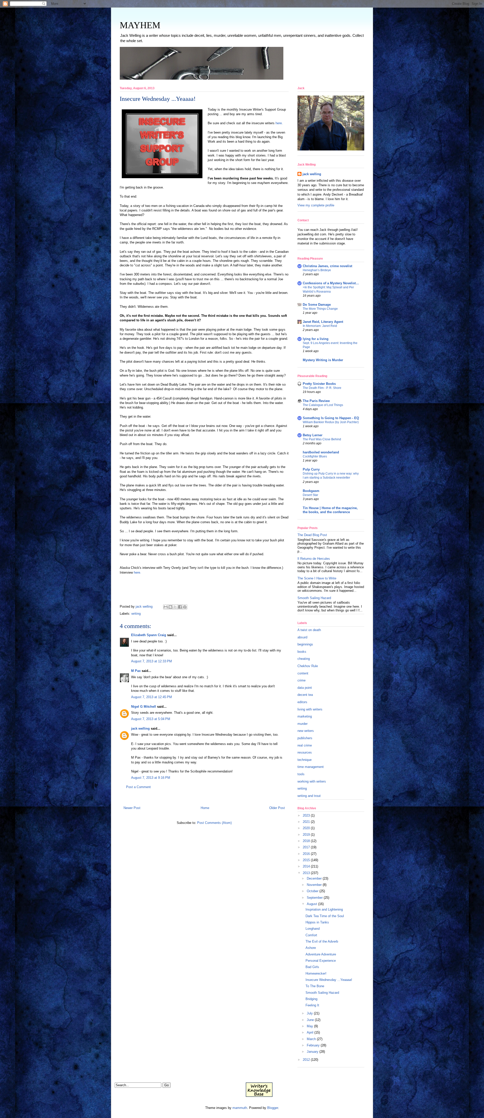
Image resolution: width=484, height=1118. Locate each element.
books (301, 652)
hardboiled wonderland (321, 452)
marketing (304, 716)
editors (302, 702)
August (312, 904)
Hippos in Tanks (317, 922)
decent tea (305, 695)
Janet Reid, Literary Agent (323, 322)
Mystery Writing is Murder (323, 360)
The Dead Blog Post (312, 535)
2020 (306, 828)
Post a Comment (138, 787)
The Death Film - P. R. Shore (322, 388)
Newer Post (132, 808)
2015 (306, 860)
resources (304, 752)
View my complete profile (315, 205)
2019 (306, 834)
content (302, 673)
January (312, 1051)
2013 (306, 873)
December (314, 878)
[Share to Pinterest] (184, 606)
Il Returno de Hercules (313, 559)
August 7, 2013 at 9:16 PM (150, 778)
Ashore (311, 948)
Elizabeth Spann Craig (148, 635)
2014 (306, 866)
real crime (304, 745)
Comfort (311, 935)
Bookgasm (311, 491)
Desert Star (310, 495)
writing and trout (309, 796)
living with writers (309, 709)
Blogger (272, 1108)
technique (304, 760)
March (311, 1039)
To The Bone (315, 986)
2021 (306, 822)
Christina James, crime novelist (327, 266)
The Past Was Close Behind (322, 439)
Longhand (313, 928)
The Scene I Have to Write (316, 578)
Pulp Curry (311, 469)
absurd (302, 637)
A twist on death (309, 630)
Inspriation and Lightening (324, 909)
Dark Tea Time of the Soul (325, 916)
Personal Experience (321, 960)
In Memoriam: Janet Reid (320, 326)
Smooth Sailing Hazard (314, 598)
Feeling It (312, 1005)
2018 (306, 841)
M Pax (136, 671)
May (310, 1026)
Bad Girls (312, 967)
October (312, 891)
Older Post (277, 808)
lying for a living (315, 339)
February (313, 1045)
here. (279, 123)
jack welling (140, 728)
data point (304, 688)
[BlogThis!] (170, 606)
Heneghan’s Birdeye (317, 270)
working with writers (311, 781)
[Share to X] (175, 606)
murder (302, 724)
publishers (304, 738)
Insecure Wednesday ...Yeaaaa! (329, 980)
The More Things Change (320, 308)
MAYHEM (140, 25)
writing (136, 613)
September (315, 897)
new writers (305, 731)
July (310, 1013)
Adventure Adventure (321, 954)
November (314, 885)
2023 (306, 815)
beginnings (305, 644)
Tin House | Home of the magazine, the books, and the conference (330, 510)
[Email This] (165, 606)
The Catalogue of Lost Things (323, 405)
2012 (306, 1060)
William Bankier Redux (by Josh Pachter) (331, 422)
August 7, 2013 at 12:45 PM (151, 697)
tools (301, 774)
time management (310, 767)
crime (301, 680)
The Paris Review (316, 401)
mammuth (239, 1108)
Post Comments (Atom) (214, 823)
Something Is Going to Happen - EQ (331, 418)
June (310, 1020)
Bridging (311, 999)
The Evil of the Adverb (322, 941)
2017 (306, 847)
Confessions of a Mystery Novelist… (331, 283)
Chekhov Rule (307, 666)
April (310, 1032)
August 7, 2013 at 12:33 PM (151, 661)
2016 (306, 854)
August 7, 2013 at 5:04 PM (150, 719)
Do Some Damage (317, 304)
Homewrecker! (316, 973)
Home (205, 808)
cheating (303, 659)
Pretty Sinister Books (319, 384)
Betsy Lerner (312, 435)
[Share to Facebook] (180, 606)
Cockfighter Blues (315, 456)
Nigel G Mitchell (143, 706)
